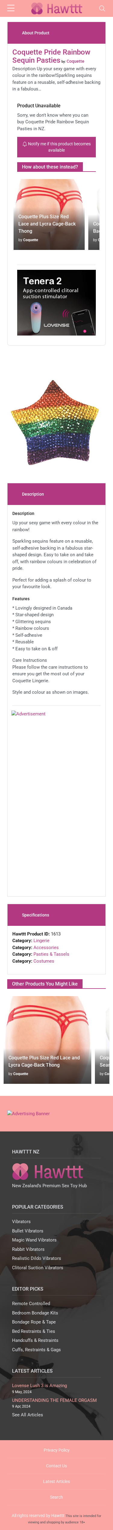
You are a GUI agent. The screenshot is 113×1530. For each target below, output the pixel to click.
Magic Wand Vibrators (34, 1240)
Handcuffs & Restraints (35, 1340)
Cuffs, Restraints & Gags (36, 1349)
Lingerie (41, 940)
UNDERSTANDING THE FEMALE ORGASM (54, 1400)
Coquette (30, 240)
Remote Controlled (31, 1303)
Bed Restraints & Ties (33, 1331)
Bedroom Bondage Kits (35, 1313)
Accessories (46, 947)
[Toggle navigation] (102, 8)
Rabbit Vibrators (28, 1249)
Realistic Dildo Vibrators (36, 1258)
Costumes (43, 961)
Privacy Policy (57, 1450)
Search (56, 1497)
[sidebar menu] (10, 8)
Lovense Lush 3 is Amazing (39, 1385)
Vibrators (21, 1221)
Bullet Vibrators (27, 1231)
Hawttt (57, 1515)
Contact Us (56, 1465)
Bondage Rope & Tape (34, 1322)
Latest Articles (56, 1481)
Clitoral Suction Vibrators (37, 1267)
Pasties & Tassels (51, 954)
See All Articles (27, 1415)
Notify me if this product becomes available (59, 147)
